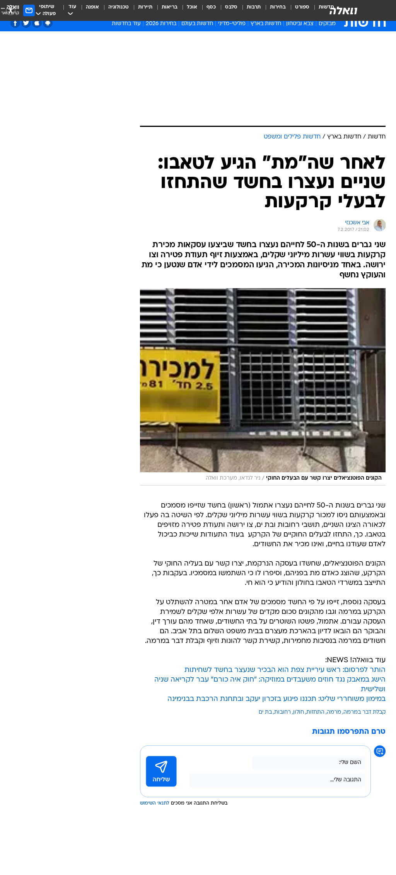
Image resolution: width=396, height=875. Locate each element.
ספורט (302, 7)
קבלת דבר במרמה (364, 712)
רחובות (282, 712)
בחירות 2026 (161, 23)
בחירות (278, 7)
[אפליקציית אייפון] (37, 23)
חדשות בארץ (266, 23)
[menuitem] (297, 10)
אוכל (192, 7)
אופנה (92, 7)
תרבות (254, 7)
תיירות (145, 7)
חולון (298, 712)
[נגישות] (10, 10)
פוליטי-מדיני (232, 23)
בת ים (265, 712)
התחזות (315, 712)
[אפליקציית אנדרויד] (48, 23)
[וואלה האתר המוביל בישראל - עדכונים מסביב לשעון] (343, 10)
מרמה (334, 712)
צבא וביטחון (300, 23)
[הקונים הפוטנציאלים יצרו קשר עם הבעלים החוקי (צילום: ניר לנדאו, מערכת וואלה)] (263, 386)
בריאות (170, 7)
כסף (211, 7)
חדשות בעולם (197, 23)
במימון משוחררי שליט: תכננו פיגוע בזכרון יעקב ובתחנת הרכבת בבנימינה (276, 699)
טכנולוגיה (118, 7)
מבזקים (327, 23)
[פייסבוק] (15, 23)
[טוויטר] (26, 23)
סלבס (231, 7)
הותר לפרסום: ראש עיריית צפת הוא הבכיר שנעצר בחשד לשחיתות (285, 670)
